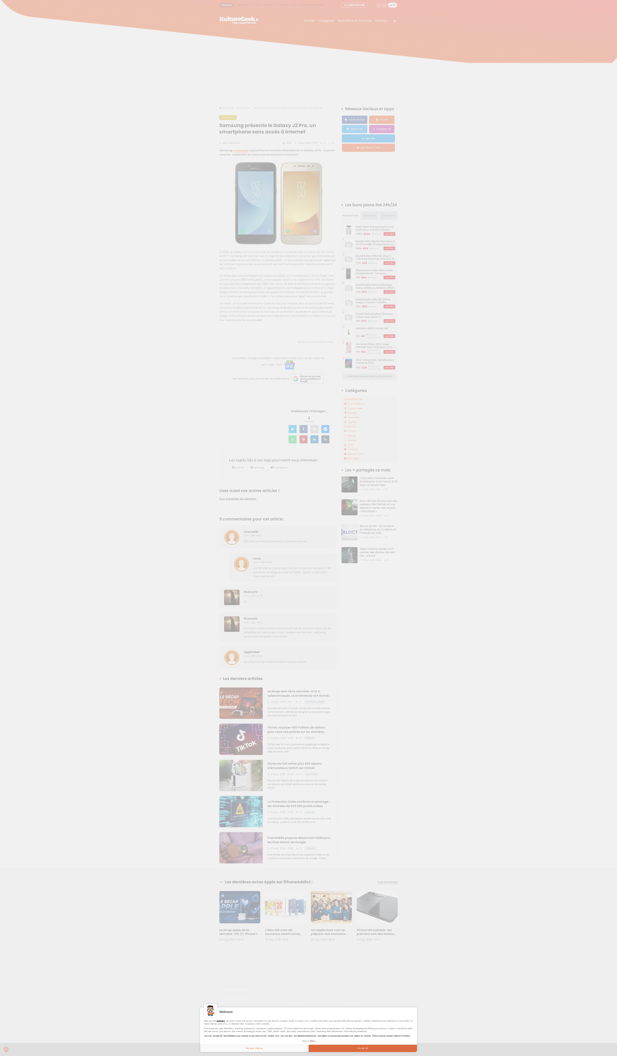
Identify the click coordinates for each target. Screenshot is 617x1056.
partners (221, 1021)
